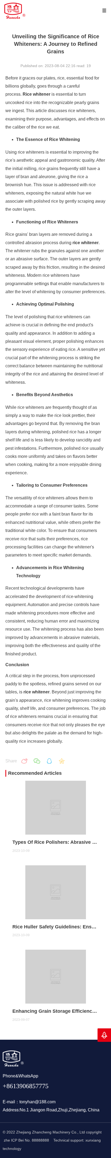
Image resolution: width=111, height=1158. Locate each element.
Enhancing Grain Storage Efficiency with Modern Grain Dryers (55, 1011)
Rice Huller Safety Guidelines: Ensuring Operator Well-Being (55, 926)
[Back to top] (104, 1035)
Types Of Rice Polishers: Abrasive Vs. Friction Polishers (55, 842)
